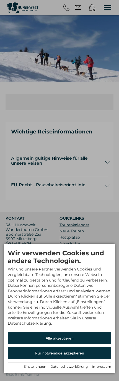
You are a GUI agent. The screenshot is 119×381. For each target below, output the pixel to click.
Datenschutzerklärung (69, 366)
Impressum (101, 366)
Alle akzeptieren (60, 338)
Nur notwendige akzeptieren (59, 353)
